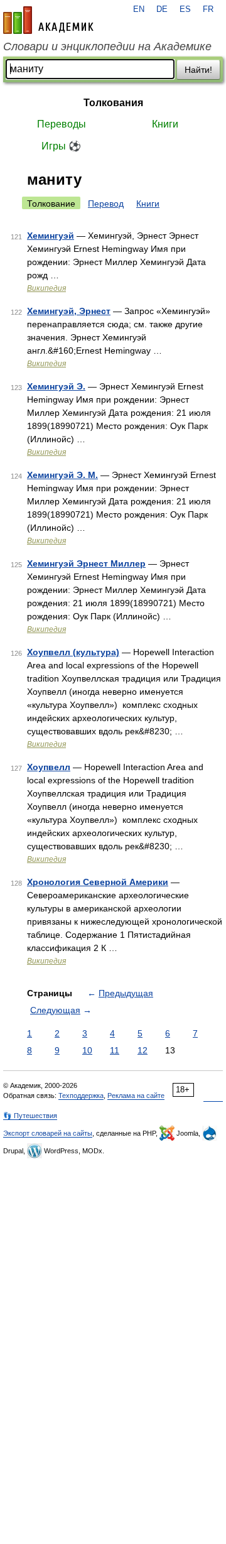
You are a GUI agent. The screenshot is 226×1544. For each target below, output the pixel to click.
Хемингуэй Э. (56, 386)
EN (138, 9)
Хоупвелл (48, 767)
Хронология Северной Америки (97, 882)
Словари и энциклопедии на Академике (107, 46)
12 (142, 1050)
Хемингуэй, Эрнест (68, 311)
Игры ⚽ (61, 146)
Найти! (198, 70)
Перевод (106, 203)
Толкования (113, 102)
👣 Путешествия (30, 1115)
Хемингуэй (50, 236)
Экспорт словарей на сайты (47, 1133)
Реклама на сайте (135, 1095)
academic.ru (48, 20)
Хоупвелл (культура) (73, 652)
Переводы (61, 124)
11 (114, 1050)
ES (185, 9)
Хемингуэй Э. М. (62, 475)
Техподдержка (81, 1095)
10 (87, 1050)
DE (162, 9)
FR (208, 9)
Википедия (46, 288)
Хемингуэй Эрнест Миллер (86, 563)
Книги (165, 124)
